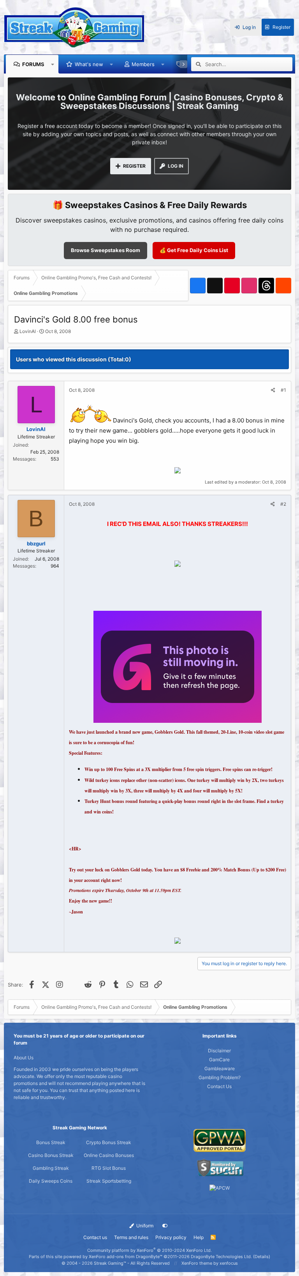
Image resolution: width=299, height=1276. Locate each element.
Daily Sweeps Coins (50, 1181)
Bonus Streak (50, 1142)
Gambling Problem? (220, 1077)
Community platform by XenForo (149, 1250)
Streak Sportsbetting (108, 1181)
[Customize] (165, 1226)
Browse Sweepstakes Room (105, 250)
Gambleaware (219, 1068)
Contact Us (219, 1086)
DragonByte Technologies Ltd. (221, 1256)
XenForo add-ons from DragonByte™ (125, 1256)
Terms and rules (131, 1237)
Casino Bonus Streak (51, 1155)
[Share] (273, 390)
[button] (52, 64)
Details (262, 1256)
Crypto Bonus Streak (108, 1142)
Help (198, 1237)
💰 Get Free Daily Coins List (194, 250)
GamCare (219, 1059)
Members (143, 64)
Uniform (144, 1226)
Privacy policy (170, 1237)
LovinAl (27, 331)
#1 (283, 390)
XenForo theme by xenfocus (209, 1263)
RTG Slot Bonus (108, 1168)
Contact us (95, 1237)
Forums (33, 64)
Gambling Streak (51, 1168)
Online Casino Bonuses (109, 1155)
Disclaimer (219, 1050)
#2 (283, 504)
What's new (89, 64)
